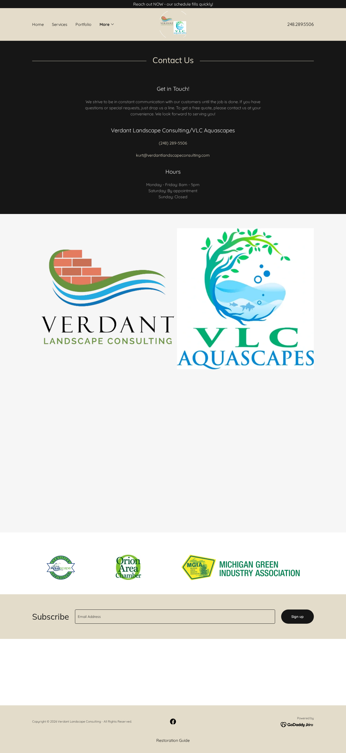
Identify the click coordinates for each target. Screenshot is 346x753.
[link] (173, 23)
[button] (107, 24)
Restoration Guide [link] (173, 740)
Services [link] (59, 24)
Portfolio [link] (83, 24)
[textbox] (175, 616)
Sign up (297, 616)
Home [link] (38, 24)
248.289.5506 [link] (300, 24)
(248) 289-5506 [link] (173, 143)
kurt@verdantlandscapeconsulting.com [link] (173, 155)
